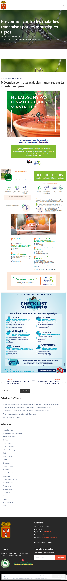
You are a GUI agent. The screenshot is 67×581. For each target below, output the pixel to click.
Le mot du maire (8, 473)
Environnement (8, 456)
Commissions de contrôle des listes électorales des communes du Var (26, 411)
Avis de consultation (9, 437)
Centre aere (7, 443)
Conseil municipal (8, 447)
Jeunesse (6, 470)
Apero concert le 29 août (11, 417)
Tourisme (6, 496)
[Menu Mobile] (64, 5)
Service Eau (6, 493)
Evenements (7, 463)
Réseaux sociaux (8, 489)
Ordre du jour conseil (10, 479)
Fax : (42, 535)
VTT (4, 506)
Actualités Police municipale (12, 433)
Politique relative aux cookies (40, 578)
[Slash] (33, 380)
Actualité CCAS (8, 430)
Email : (47, 537)
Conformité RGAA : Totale (43, 542)
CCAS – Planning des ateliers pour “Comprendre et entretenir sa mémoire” (27, 408)
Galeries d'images (8, 466)
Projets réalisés (8, 483)
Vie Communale (14, 37)
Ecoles (5, 453)
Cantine (5, 440)
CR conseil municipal (9, 450)
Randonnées (7, 486)
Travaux (5, 499)
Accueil (3, 37)
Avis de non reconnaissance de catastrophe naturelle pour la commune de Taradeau (31, 404)
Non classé (6, 476)
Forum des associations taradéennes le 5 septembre (20, 414)
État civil (6, 460)
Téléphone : (45, 532)
